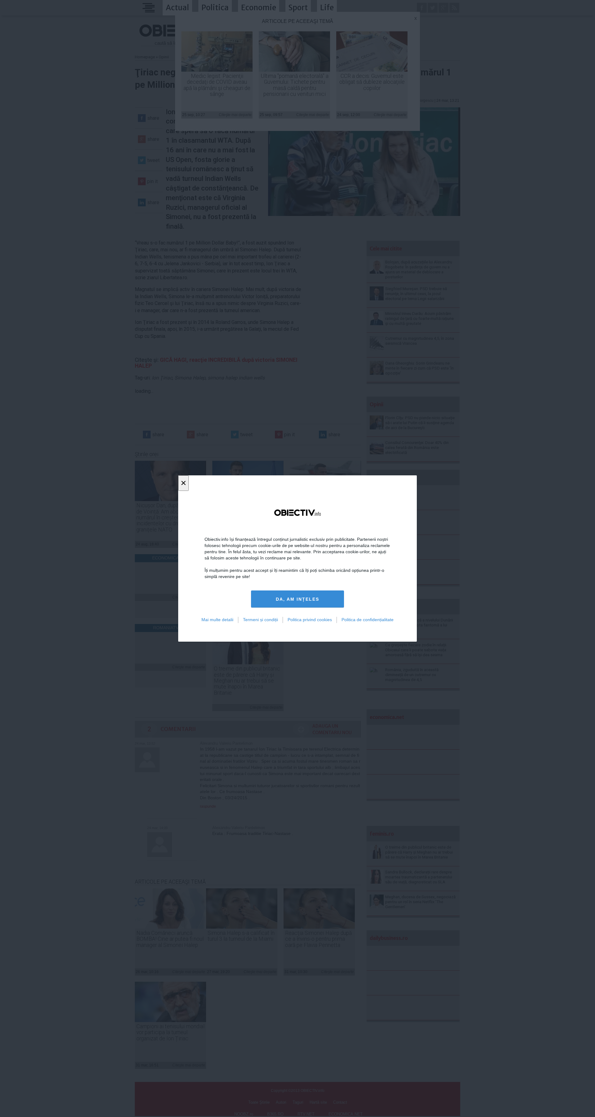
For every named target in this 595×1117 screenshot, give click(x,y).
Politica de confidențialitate (368, 619)
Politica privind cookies (310, 619)
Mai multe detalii (217, 619)
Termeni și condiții (260, 619)
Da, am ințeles (297, 599)
